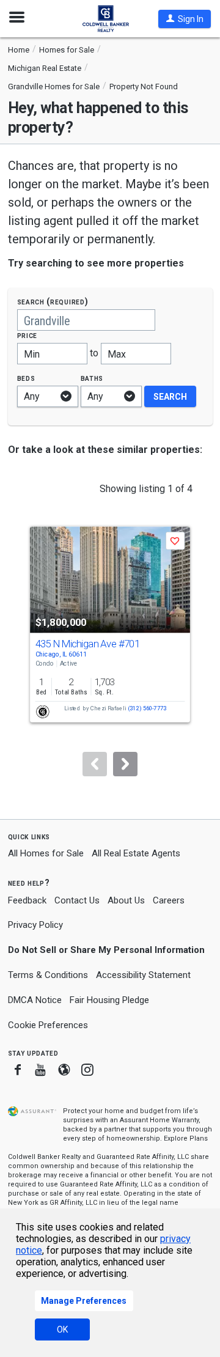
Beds (26, 378)
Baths (92, 378)
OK (62, 1329)
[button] (184, 19)
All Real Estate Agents (136, 853)
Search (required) (53, 301)
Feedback (27, 900)
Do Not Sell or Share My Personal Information (106, 949)
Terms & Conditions (48, 974)
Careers (169, 900)
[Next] (125, 764)
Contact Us (77, 900)
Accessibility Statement (143, 974)
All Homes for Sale (46, 853)
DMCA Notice (35, 1000)
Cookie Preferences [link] (48, 1025)
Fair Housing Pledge (109, 1000)
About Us (126, 900)
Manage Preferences (84, 1301)
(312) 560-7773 (147, 708)
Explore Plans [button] (186, 1138)
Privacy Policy (35, 924)
